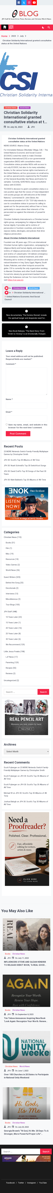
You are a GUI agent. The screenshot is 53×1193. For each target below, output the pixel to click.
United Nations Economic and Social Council (22, 298)
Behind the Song (13, 583)
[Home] (4, 27)
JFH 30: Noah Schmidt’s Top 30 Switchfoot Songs (25, 465)
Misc (8, 554)
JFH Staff (8, 611)
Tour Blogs (10, 605)
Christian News (10, 108)
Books (8, 543)
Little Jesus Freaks (12, 651)
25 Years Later (12, 634)
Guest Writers (9, 577)
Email (9, 412)
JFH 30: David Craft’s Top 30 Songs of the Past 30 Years (25, 472)
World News (24, 108)
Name (9, 399)
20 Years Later (12, 628)
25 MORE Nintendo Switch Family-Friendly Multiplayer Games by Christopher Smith (26, 453)
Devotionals (11, 588)
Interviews (10, 594)
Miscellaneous (12, 599)
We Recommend (13, 645)
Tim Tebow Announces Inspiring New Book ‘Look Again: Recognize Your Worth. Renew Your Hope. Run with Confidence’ (25, 1021)
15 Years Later (12, 623)
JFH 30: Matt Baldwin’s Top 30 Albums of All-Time (25, 480)
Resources (10, 559)
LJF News (10, 657)
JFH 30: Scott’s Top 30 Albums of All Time (22, 460)
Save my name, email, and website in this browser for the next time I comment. (27, 426)
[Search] (49, 27)
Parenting (10, 662)
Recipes (9, 668)
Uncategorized (10, 680)
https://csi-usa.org (15, 280)
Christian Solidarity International (28, 292)
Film (7, 548)
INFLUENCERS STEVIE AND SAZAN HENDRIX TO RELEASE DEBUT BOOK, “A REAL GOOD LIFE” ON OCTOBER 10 (25, 965)
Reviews (9, 673)
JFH (33, 127)
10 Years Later (12, 617)
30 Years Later (12, 639)
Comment (11, 364)
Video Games (11, 565)
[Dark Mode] (43, 27)
